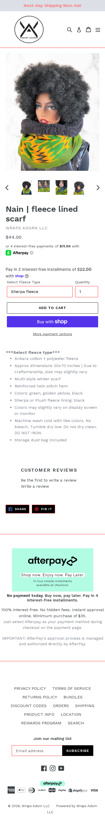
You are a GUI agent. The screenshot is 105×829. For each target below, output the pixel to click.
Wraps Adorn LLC (36, 806)
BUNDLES (73, 697)
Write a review (35, 486)
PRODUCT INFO (39, 714)
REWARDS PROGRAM (41, 723)
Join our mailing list (52, 738)
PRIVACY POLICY (30, 688)
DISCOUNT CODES (29, 705)
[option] (26, 187)
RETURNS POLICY (39, 697)
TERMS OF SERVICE (71, 688)
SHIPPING (84, 705)
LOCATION (71, 714)
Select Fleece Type (23, 282)
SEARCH (76, 723)
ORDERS (61, 705)
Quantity (82, 282)
